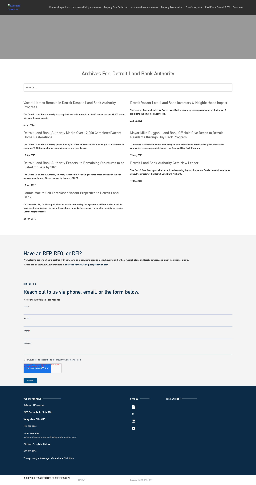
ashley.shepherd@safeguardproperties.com (86, 264)
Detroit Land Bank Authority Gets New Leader (164, 163)
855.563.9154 (30, 451)
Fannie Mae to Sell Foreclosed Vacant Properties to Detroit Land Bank (71, 195)
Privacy (81, 479)
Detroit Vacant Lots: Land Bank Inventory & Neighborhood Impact (178, 103)
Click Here (69, 458)
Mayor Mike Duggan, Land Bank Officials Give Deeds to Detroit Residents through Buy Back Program (176, 135)
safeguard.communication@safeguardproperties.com (50, 437)
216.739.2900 (30, 426)
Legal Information (141, 479)
